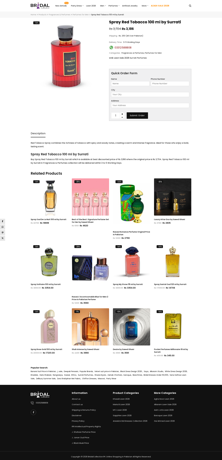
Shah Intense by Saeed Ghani (85, 349)
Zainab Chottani (115, 375)
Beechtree (137, 375)
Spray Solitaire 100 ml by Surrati (46, 284)
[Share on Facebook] (2, 221)
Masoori (101, 378)
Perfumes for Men (153, 53)
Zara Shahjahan (64, 378)
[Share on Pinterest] (2, 232)
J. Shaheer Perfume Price (84, 432)
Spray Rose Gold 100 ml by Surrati (46, 349)
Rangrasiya (58, 375)
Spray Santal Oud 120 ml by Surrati (170, 284)
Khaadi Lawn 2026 (121, 399)
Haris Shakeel (45, 375)
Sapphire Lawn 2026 (122, 415)
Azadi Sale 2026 (160, 5)
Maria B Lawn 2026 (121, 404)
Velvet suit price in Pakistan (106, 371)
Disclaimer (77, 415)
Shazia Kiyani (100, 375)
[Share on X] (2, 238)
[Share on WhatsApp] (2, 227)
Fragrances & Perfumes (133, 53)
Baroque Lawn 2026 (163, 415)
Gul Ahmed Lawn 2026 (164, 421)
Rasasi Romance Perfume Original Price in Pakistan (131, 233)
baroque (127, 375)
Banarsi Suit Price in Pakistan (43, 371)
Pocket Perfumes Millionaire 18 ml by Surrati (171, 350)
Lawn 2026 (91, 5)
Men (102, 5)
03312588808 (42, 402)
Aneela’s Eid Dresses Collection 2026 (130, 421)
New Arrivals (61, 5)
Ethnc (73, 375)
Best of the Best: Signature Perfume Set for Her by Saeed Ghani (90, 220)
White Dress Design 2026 (176, 371)
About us (76, 399)
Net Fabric (76, 378)
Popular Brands (86, 371)
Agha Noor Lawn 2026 (164, 399)
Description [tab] (38, 133)
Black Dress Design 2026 (131, 371)
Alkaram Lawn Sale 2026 (165, 404)
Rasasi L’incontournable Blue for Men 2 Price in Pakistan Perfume (90, 298)
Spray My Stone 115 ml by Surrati (128, 284)
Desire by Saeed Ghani (123, 349)
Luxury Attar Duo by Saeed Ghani (169, 219)
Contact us (77, 404)
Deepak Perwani (71, 371)
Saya (146, 371)
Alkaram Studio (156, 371)
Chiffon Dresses (89, 378)
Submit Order (137, 115)
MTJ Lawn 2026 (120, 410)
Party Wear (111, 378)
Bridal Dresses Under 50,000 (156, 375)
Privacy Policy (78, 421)
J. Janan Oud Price (80, 437)
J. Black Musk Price (80, 443)
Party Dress (76, 5)
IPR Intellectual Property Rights (86, 426)
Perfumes (113, 5)
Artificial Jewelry (129, 5)
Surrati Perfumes (138, 57)
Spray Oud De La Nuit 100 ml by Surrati (48, 219)
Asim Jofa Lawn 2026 (164, 410)
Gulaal (67, 375)
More (144, 5)
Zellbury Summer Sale (45, 378)
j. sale (59, 371)
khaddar (34, 375)
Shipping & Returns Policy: (84, 410)
